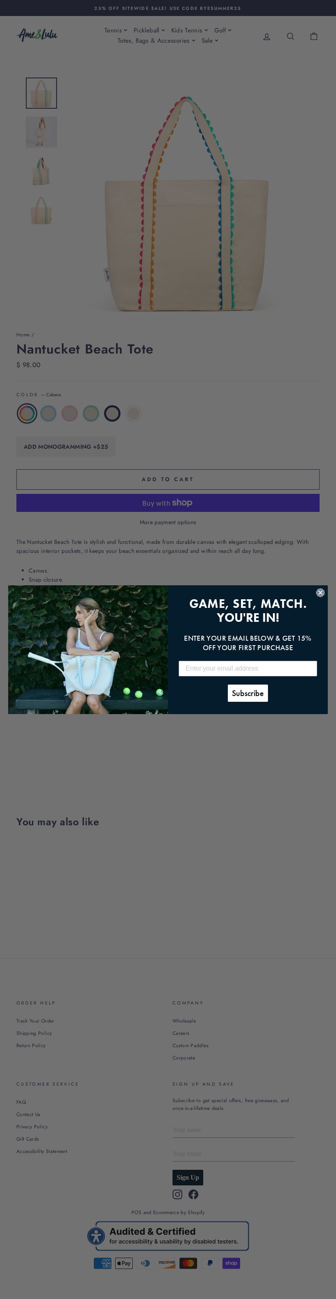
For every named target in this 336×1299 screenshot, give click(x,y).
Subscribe (248, 693)
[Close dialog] (320, 593)
